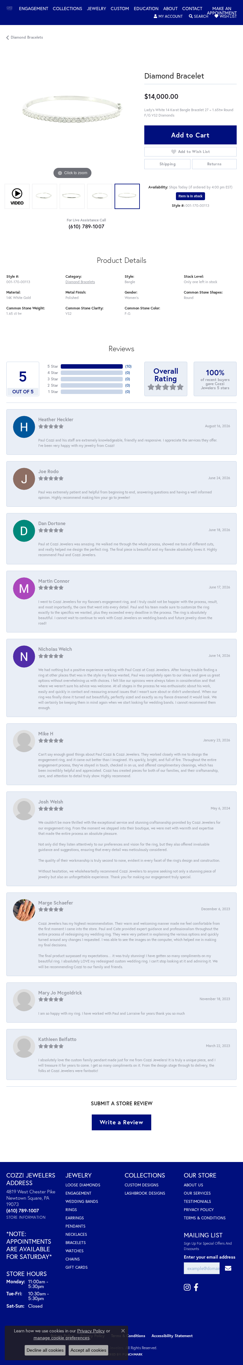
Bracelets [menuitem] (75, 1242)
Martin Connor (54, 581)
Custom (120, 8)
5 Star (52, 366)
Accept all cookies (88, 1350)
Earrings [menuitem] (74, 1218)
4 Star (52, 372)
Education (146, 8)
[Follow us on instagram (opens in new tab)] (187, 1287)
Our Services (197, 1193)
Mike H (45, 733)
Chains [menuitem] (72, 1259)
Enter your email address (209, 1257)
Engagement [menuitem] (78, 1193)
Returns (214, 164)
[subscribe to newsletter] (228, 1268)
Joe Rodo (48, 471)
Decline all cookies (45, 1350)
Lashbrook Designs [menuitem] (145, 1193)
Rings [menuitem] (71, 1209)
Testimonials (197, 1201)
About (170, 8)
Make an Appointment (222, 11)
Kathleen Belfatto (57, 1039)
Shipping (167, 164)
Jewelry (96, 8)
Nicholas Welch (55, 649)
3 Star (52, 379)
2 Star (52, 385)
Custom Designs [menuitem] (142, 1185)
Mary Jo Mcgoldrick (60, 992)
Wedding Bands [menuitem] (81, 1201)
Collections (67, 8)
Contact (192, 8)
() (128, 366)
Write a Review (121, 1122)
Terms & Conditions (205, 1218)
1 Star (53, 391)
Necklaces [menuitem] (76, 1234)
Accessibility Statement (172, 1335)
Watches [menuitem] (74, 1251)
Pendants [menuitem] (75, 1226)
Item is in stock (190, 196)
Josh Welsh (50, 801)
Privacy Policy (199, 1209)
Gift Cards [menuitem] (76, 1267)
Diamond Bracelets (27, 37)
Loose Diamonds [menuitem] (82, 1185)
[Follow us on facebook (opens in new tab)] (196, 1287)
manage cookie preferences (62, 1337)
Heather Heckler (55, 419)
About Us (193, 1185)
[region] (72, 115)
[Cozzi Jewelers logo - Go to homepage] (12, 8)
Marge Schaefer (55, 902)
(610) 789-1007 (86, 226)
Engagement (33, 8)
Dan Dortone (51, 523)
